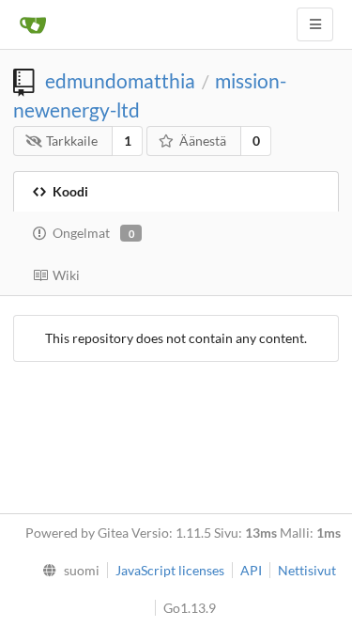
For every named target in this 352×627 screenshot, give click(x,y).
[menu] (66, 570)
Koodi (70, 191)
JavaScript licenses (169, 570)
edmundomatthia (120, 80)
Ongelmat (93, 233)
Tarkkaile (72, 141)
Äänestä (202, 141)
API (251, 570)
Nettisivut (307, 570)
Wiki (66, 275)
